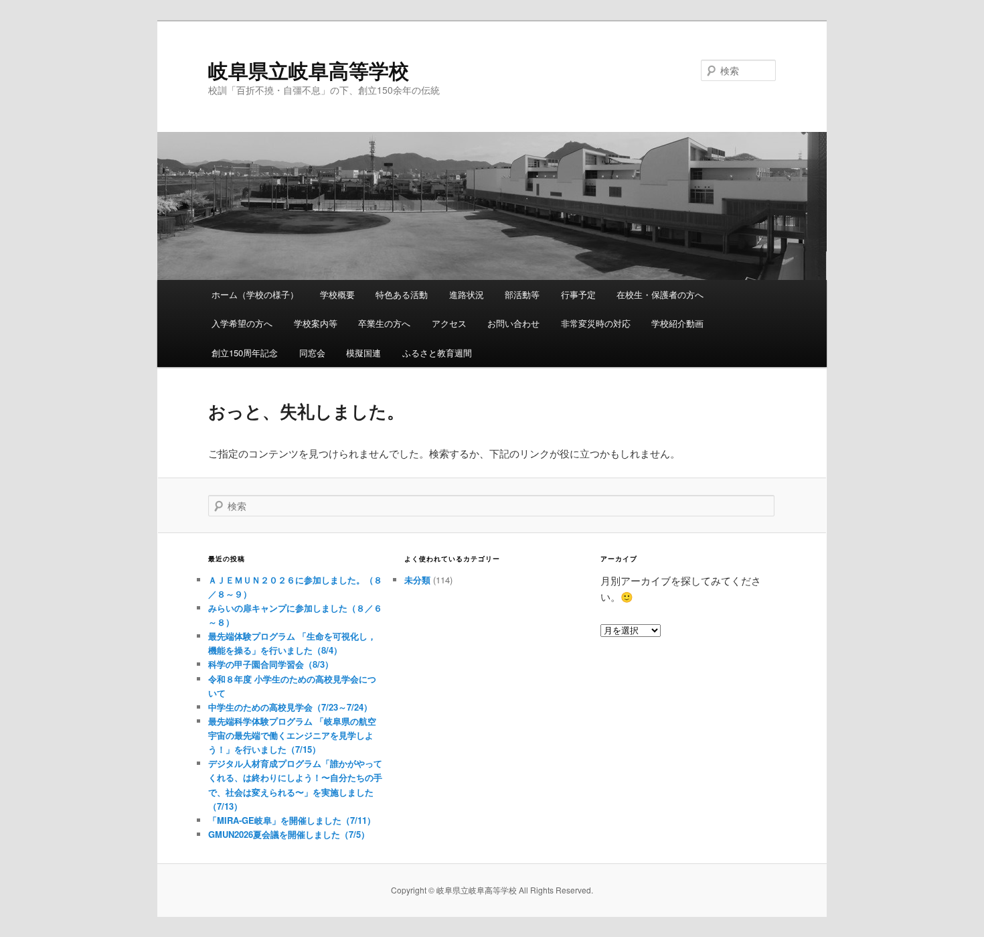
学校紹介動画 (677, 323)
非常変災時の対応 (596, 323)
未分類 (417, 579)
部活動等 (522, 294)
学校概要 (337, 294)
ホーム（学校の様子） (255, 294)
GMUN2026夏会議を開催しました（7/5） (289, 834)
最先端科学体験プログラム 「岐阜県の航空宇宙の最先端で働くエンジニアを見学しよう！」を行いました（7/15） (292, 735)
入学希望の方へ (242, 323)
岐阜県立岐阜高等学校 (308, 70)
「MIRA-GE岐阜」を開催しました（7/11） (292, 820)
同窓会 (312, 352)
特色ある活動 (402, 294)
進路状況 (466, 294)
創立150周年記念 (245, 352)
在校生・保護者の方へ (660, 294)
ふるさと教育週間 (437, 352)
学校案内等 (315, 323)
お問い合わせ (513, 323)
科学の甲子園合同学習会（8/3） (270, 664)
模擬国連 (363, 352)
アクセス (449, 323)
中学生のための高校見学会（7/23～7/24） (290, 707)
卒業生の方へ (384, 323)
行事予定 (578, 294)
